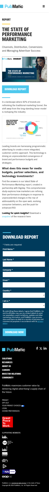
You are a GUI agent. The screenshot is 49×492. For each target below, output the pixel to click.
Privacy (5, 400)
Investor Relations (11, 374)
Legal (4, 408)
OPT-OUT (5, 403)
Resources (7, 362)
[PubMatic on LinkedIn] (45, 348)
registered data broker (18, 483)
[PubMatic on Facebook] (37, 348)
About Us (6, 366)
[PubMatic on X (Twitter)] (41, 348)
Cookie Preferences (11, 411)
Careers (6, 370)
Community (7, 377)
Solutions (7, 358)
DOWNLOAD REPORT (15, 89)
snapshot (6, 216)
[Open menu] (43, 6)
